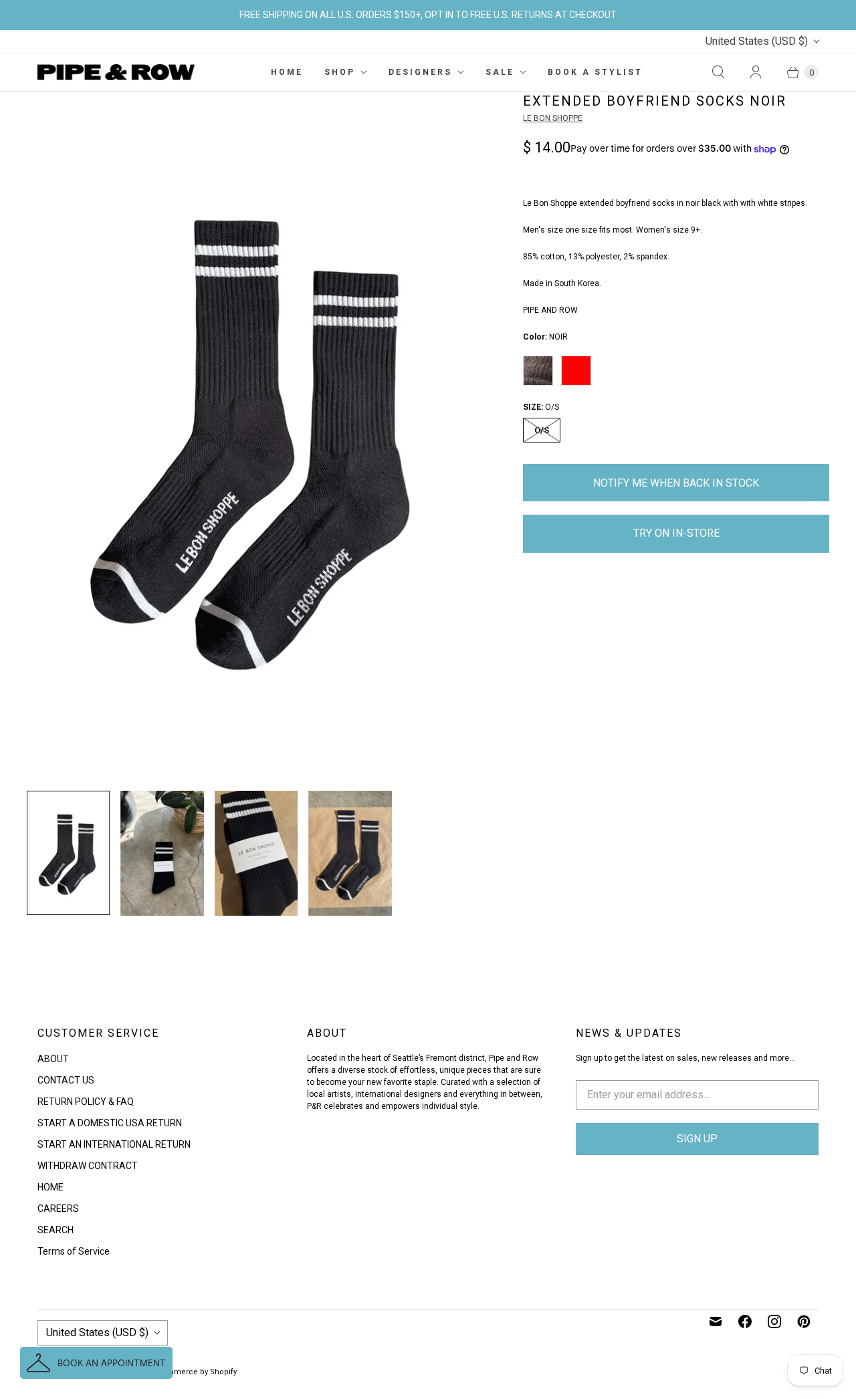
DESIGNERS (420, 72)
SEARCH (55, 1230)
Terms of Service (73, 1251)
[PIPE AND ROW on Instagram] (774, 1321)
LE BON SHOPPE (552, 118)
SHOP (339, 72)
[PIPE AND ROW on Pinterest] (804, 1321)
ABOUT (53, 1058)
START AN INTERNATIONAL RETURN (114, 1144)
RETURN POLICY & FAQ (85, 1101)
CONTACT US (65, 1080)
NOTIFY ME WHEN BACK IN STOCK (676, 483)
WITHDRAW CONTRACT (87, 1165)
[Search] (718, 72)
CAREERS (58, 1208)
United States (757, 41)
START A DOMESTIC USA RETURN (109, 1123)
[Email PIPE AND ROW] (715, 1321)
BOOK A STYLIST (595, 72)
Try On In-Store (676, 533)
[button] (96, 1363)
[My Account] (755, 72)
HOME (287, 72)
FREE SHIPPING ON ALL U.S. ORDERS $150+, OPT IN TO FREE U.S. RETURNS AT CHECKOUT (428, 14)
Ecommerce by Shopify (195, 1372)
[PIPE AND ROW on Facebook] (745, 1321)
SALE (500, 72)
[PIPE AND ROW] (116, 72)
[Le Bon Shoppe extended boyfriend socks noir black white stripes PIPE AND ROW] (256, 436)
